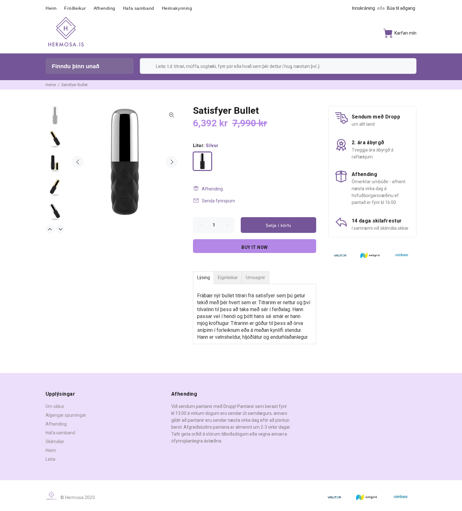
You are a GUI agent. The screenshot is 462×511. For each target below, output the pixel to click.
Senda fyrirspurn (218, 200)
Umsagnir (255, 277)
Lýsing (203, 277)
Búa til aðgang (401, 8)
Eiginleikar (228, 277)
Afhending (212, 188)
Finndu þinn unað (75, 66)
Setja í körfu (278, 225)
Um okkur (55, 406)
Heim (51, 450)
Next (172, 162)
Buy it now (254, 247)
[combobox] (278, 66)
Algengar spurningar (66, 415)
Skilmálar (55, 441)
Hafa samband (60, 432)
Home (51, 85)
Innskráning (363, 8)
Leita (50, 459)
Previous (78, 162)
